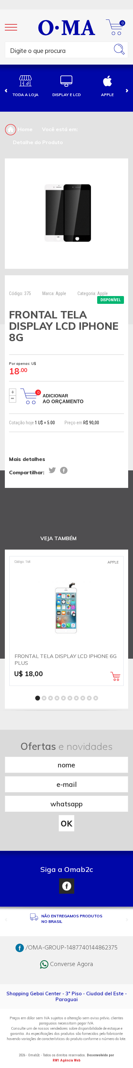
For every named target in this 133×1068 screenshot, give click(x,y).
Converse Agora (70, 964)
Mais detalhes (27, 459)
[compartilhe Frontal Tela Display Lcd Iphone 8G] (52, 470)
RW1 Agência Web (66, 1060)
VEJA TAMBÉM (58, 538)
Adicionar (63, 398)
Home (24, 129)
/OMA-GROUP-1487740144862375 (71, 948)
